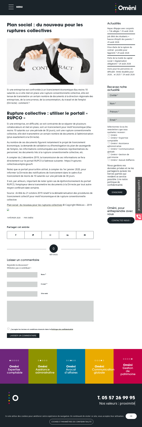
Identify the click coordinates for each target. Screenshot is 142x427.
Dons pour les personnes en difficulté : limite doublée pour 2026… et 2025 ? (120, 71)
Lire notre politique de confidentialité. (117, 182)
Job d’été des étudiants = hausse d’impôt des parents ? (120, 37)
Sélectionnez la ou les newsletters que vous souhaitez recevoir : (117, 129)
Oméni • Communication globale (120, 150)
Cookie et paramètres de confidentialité (71, 421)
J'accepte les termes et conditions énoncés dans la (42, 329)
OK (131, 416)
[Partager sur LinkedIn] (67, 235)
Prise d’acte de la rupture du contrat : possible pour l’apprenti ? (119, 50)
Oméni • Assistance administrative (118, 144)
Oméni (30, 217)
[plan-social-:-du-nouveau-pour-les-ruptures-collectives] (50, 61)
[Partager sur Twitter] (33, 235)
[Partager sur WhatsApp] (50, 235)
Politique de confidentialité (62, 329)
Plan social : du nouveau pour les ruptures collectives (34, 204)
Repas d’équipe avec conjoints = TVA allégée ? (120, 29)
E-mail (44, 284)
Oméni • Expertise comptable (117, 139)
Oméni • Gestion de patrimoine (118, 155)
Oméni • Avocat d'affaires (122, 159)
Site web (44, 293)
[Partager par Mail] (84, 235)
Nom (43, 274)
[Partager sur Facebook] (15, 235)
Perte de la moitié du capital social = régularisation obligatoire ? (119, 61)
